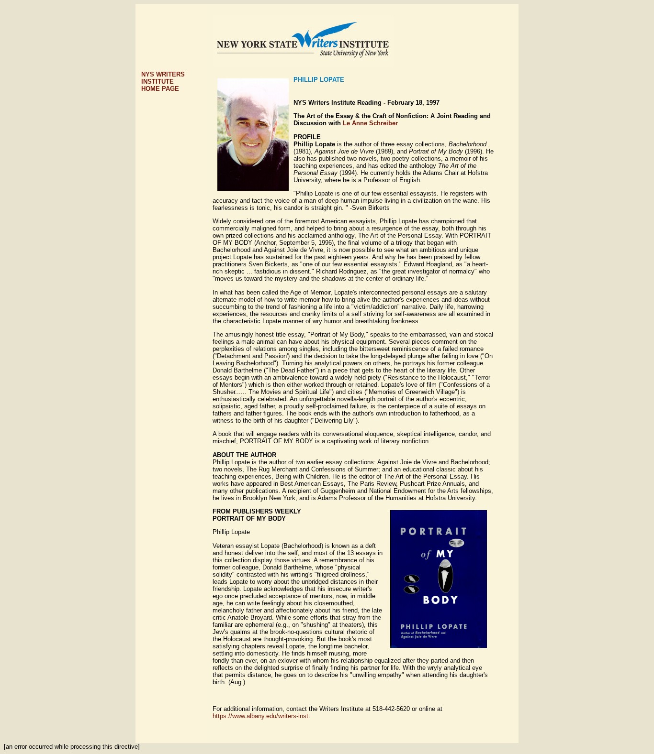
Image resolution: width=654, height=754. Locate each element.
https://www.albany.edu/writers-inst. (261, 716)
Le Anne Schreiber (370, 123)
